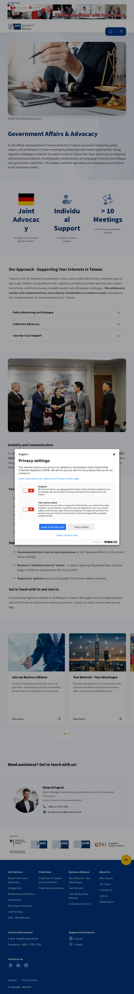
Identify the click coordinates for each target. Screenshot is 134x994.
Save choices (81, 527)
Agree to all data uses (52, 527)
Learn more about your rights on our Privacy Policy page (49, 478)
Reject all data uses (67, 535)
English (23, 454)
